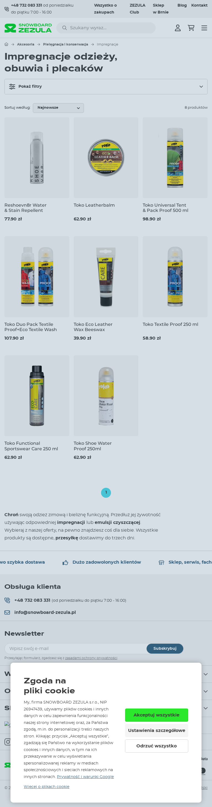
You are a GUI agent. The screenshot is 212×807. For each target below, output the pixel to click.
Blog (182, 5)
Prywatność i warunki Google (85, 777)
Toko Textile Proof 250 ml (170, 324)
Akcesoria (25, 44)
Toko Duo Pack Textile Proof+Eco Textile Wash (30, 327)
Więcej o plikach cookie (46, 787)
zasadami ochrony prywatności (91, 658)
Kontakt (199, 5)
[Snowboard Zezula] (28, 28)
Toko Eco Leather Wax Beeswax (93, 327)
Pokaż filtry (30, 87)
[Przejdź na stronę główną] (6, 44)
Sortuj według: (17, 108)
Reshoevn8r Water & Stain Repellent (25, 208)
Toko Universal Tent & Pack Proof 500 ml (165, 208)
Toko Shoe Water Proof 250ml (93, 446)
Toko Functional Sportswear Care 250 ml (31, 446)
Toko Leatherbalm (94, 205)
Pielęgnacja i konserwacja (65, 44)
